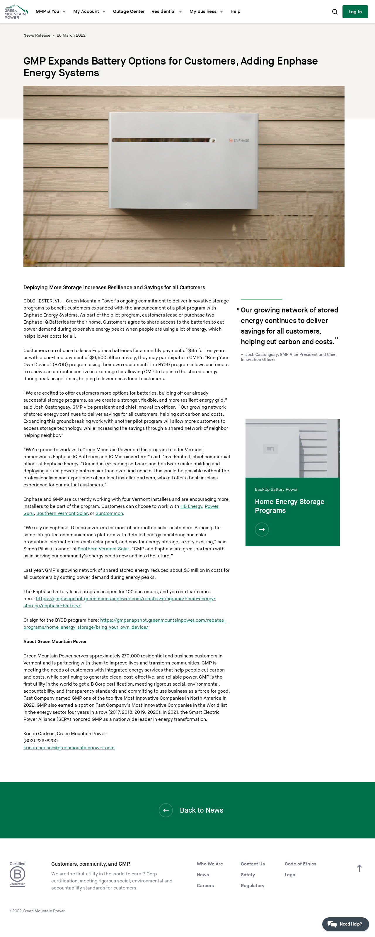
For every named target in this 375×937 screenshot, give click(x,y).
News (203, 875)
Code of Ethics (300, 864)
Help (236, 11)
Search (335, 11)
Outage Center (129, 11)
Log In (355, 12)
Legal (290, 875)
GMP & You (47, 11)
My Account (86, 11)
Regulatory (253, 886)
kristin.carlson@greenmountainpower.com (69, 748)
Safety (248, 875)
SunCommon (109, 513)
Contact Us (253, 864)
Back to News (201, 810)
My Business (203, 11)
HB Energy (191, 506)
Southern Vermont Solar (62, 513)
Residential (163, 11)
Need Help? (351, 924)
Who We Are (210, 864)
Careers (205, 886)
